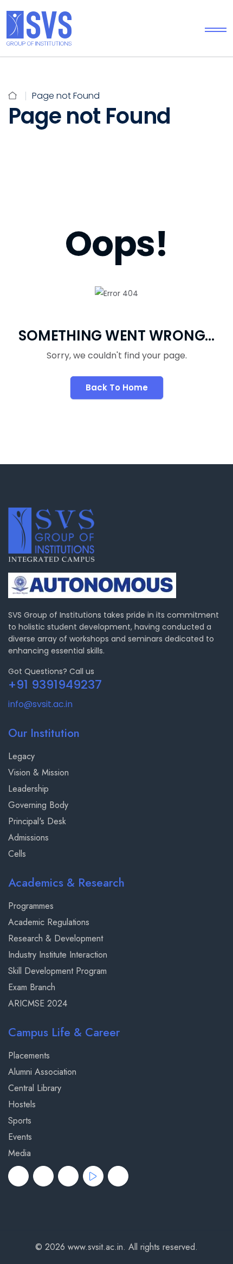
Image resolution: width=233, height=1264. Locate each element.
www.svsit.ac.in (95, 1247)
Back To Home (117, 387)
